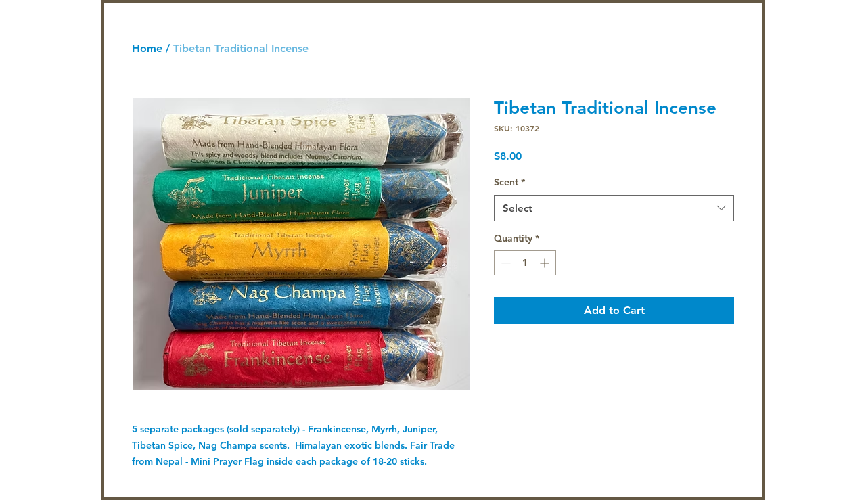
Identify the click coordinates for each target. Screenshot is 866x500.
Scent (509, 182)
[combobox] (614, 208)
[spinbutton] (525, 263)
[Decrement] (504, 263)
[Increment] (545, 263)
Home (147, 48)
